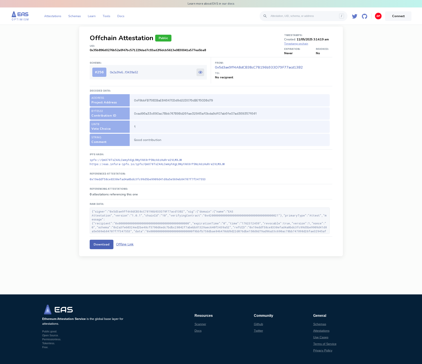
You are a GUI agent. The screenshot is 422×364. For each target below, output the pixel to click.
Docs (120, 16)
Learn (92, 16)
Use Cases (320, 337)
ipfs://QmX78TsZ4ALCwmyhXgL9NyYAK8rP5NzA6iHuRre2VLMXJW (136, 160)
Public (163, 38)
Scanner (200, 324)
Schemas (74, 16)
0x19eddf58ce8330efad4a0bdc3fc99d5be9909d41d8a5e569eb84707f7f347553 (148, 179)
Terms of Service (325, 344)
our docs (228, 4)
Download (101, 244)
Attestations (52, 16)
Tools (106, 16)
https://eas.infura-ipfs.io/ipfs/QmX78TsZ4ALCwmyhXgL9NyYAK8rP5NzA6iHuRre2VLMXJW (157, 164)
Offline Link (125, 244)
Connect (398, 16)
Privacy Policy (322, 350)
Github (258, 324)
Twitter (258, 330)
